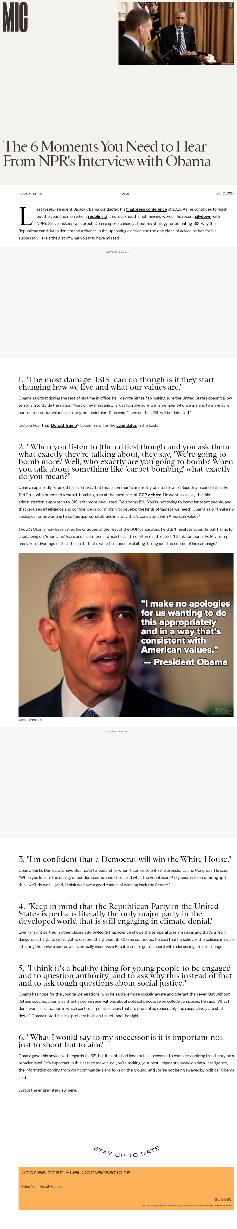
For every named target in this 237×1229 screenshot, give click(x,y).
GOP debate (150, 495)
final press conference (146, 209)
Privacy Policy (224, 1206)
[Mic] (15, 17)
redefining (97, 216)
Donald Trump (64, 425)
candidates (126, 425)
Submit (222, 1199)
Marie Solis (32, 194)
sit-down (203, 216)
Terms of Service (205, 1206)
